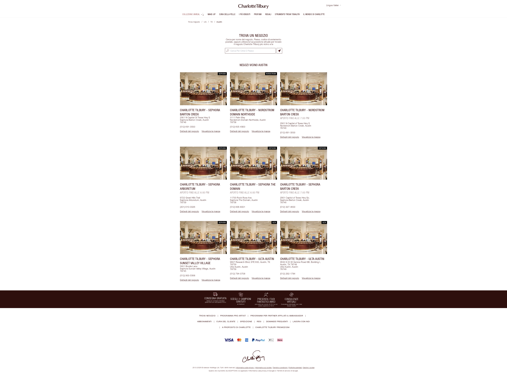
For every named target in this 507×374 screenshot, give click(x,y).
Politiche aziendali (295, 368)
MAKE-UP (212, 14)
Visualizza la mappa (211, 131)
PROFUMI (258, 14)
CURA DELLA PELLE (227, 14)
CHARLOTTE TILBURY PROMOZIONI (272, 327)
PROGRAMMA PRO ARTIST (233, 316)
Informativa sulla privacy (245, 368)
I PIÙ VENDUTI (244, 14)
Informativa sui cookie (263, 368)
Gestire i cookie (308, 368)
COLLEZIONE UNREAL (191, 14)
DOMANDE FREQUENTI (277, 321)
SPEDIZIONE (246, 321)
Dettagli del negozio (189, 131)
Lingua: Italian (332, 5)
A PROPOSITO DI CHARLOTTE (236, 327)
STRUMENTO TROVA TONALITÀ (287, 14)
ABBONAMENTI (204, 321)
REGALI (268, 14)
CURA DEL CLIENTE (225, 321)
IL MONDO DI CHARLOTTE (314, 14)
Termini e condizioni (280, 368)
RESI (259, 321)
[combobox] (250, 51)
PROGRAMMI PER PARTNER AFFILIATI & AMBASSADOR (276, 316)
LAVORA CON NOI (301, 321)
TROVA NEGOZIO (207, 316)
